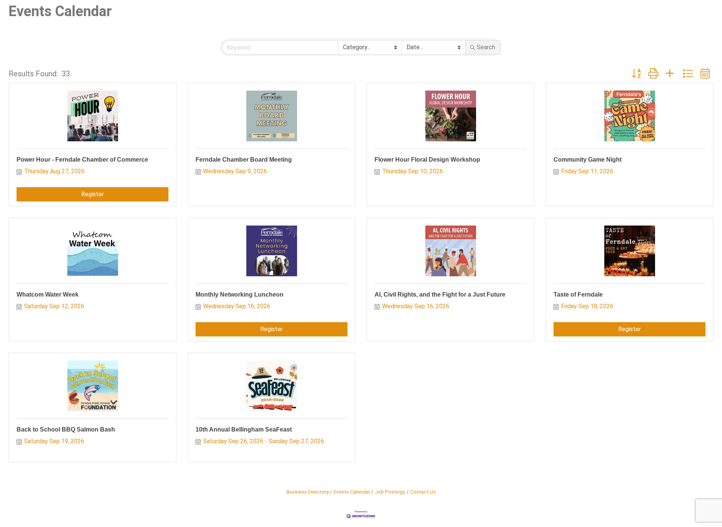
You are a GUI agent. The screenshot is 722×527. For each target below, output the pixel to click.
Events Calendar (352, 492)
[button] (636, 74)
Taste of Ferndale (578, 294)
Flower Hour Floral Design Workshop (427, 159)
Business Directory (308, 492)
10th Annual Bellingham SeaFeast (244, 429)
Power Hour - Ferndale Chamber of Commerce (82, 159)
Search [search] (486, 47)
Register (92, 194)
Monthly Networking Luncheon (240, 294)
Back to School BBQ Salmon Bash (66, 429)
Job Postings (390, 492)
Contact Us (423, 492)
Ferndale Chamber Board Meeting (244, 159)
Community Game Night (588, 159)
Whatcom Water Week (48, 294)
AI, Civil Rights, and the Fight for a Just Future (440, 294)
